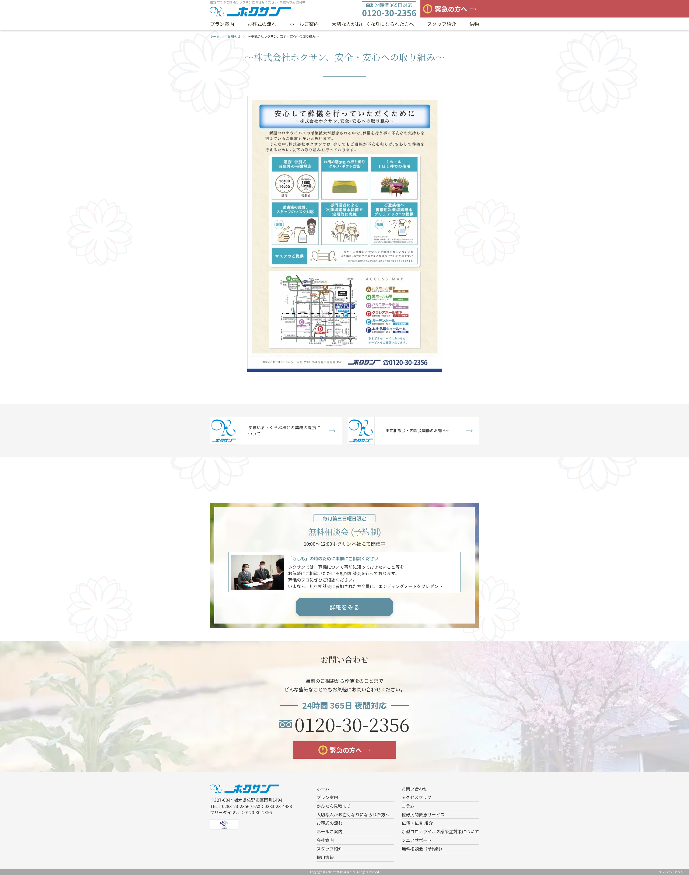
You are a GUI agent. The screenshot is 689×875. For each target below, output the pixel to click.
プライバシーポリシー (672, 872)
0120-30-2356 (389, 12)
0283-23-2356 (235, 806)
